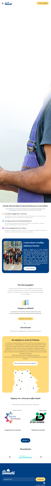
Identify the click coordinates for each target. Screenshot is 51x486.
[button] (3, 3)
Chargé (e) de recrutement (13, 430)
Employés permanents (17, 410)
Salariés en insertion (43, 410)
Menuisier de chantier (38, 430)
